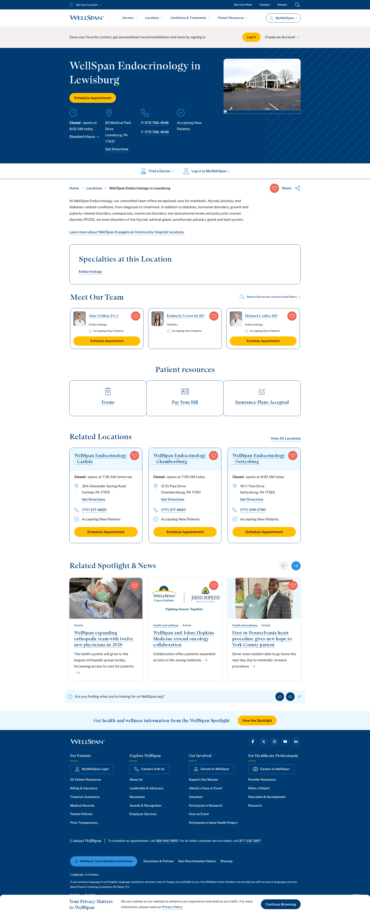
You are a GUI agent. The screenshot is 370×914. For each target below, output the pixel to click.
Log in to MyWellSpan (209, 171)
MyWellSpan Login (95, 769)
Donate (282, 4)
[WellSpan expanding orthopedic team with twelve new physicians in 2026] (77, 673)
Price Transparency (84, 823)
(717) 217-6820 (94, 510)
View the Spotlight (257, 720)
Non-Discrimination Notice (197, 861)
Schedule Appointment (92, 98)
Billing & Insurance (83, 788)
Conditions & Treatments (188, 18)
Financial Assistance (85, 797)
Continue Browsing (281, 904)
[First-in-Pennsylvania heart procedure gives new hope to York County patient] (252, 666)
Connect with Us (153, 769)
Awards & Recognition (145, 805)
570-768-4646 (157, 123)
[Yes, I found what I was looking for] (279, 696)
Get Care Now (243, 4)
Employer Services (143, 814)
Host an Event (199, 814)
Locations (152, 18)
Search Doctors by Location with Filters (272, 296)
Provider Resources (262, 779)
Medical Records (82, 805)
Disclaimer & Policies (158, 861)
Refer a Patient (259, 788)
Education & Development (267, 797)
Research (255, 805)
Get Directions (116, 149)
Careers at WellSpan (274, 769)
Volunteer (196, 797)
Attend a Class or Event (205, 788)
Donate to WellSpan (215, 769)
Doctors (128, 18)
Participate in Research (205, 805)
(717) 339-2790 (253, 510)
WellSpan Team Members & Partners (106, 861)
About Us (136, 779)
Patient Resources (231, 18)
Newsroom (137, 797)
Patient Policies (81, 814)
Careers (265, 4)
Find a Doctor (159, 171)
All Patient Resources (85, 779)
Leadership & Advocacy (147, 788)
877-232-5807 (250, 841)
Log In (251, 37)
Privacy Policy (172, 907)
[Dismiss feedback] (299, 696)
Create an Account (280, 37)
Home (74, 188)
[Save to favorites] (274, 188)
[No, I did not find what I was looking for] (290, 696)
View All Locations (286, 438)
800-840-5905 (167, 841)
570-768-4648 (157, 132)
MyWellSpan (285, 18)
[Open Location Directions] (262, 123)
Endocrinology (90, 271)
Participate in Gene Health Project (213, 823)
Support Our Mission (203, 779)
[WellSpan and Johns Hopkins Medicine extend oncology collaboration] (205, 660)
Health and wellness (165, 625)
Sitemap (226, 861)
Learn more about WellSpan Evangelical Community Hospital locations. (126, 232)
